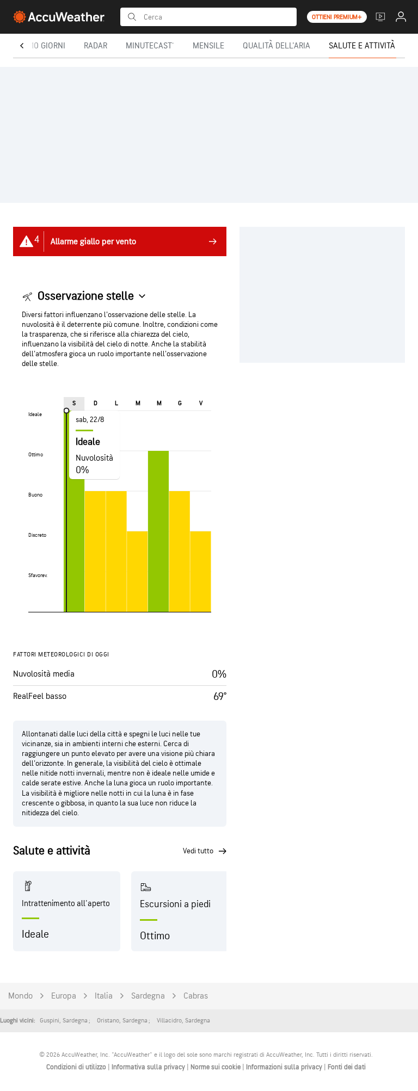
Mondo (20, 996)
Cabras (195, 996)
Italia (104, 996)
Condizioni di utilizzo (77, 1067)
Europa (63, 996)
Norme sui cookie (216, 1067)
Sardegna (148, 996)
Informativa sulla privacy (149, 1067)
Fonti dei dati (347, 1067)
